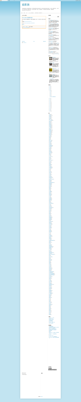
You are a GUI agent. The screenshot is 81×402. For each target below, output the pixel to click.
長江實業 (50, 302)
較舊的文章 (44, 41)
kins (51, 37)
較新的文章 (23, 41)
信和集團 (50, 143)
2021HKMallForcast (51, 52)
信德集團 (50, 227)
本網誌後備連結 (51, 320)
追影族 (26, 4)
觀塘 (49, 187)
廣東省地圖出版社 (51, 252)
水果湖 (50, 264)
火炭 (24, 27)
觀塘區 (50, 121)
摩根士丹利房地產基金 (51, 254)
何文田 (50, 226)
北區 (49, 149)
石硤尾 (50, 210)
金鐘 (49, 220)
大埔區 (50, 195)
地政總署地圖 (50, 145)
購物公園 (50, 297)
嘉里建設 (50, 194)
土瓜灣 (50, 239)
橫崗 (49, 263)
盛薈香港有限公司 (51, 284)
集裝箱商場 (50, 304)
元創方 (50, 228)
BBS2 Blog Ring (51, 321)
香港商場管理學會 (51, 326)
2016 (50, 102)
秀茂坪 (50, 286)
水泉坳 (50, 265)
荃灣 (49, 214)
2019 (50, 99)
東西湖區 (50, 260)
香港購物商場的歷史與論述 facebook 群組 (54, 327)
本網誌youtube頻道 (51, 319)
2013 (50, 105)
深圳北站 (50, 206)
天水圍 (50, 178)
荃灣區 (50, 158)
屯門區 (50, 166)
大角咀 (50, 197)
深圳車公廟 (50, 276)
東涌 (49, 257)
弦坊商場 (54, 74)
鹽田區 (50, 310)
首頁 (33, 41)
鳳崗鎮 (50, 308)
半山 (49, 233)
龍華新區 (50, 134)
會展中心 (50, 153)
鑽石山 (50, 301)
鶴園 (49, 309)
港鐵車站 (50, 278)
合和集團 (50, 235)
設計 (49, 159)
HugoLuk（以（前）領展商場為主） (53, 336)
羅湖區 (50, 213)
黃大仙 (50, 311)
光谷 (49, 175)
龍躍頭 (50, 314)
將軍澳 (50, 165)
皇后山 (50, 282)
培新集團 (50, 164)
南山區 (50, 144)
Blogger (42, 396)
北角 (49, 232)
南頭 (49, 234)
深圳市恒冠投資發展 (51, 273)
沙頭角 (50, 266)
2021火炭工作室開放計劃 (27, 17)
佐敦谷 (50, 162)
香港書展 (50, 126)
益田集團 (50, 184)
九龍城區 (50, 132)
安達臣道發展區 (51, 246)
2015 (50, 103)
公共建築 (50, 127)
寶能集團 (50, 248)
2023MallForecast (51, 35)
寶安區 (50, 150)
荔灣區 (50, 292)
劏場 (49, 163)
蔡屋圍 (50, 295)
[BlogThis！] (29, 26)
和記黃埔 (50, 176)
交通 (49, 138)
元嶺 (49, 229)
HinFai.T (52, 23)
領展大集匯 (50, 330)
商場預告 (50, 125)
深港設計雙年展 (51, 207)
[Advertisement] (34, 35)
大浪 (49, 196)
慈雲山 (50, 200)
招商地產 (50, 253)
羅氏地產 (50, 288)
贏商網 (50, 331)
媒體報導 (50, 245)
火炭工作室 (26, 27)
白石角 (50, 209)
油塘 (49, 139)
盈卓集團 (50, 283)
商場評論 (50, 115)
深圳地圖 (50, 131)
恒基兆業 (50, 151)
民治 (49, 170)
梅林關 (50, 181)
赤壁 (49, 298)
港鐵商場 (50, 183)
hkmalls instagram (51, 335)
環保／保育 (50, 140)
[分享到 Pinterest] (32, 26)
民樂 (49, 169)
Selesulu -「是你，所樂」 (52, 322)
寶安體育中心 (50, 247)
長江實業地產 (50, 221)
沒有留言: (27, 26)
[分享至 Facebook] (31, 26)
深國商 (50, 270)
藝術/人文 (29, 27)
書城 (49, 201)
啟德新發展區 (50, 177)
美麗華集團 (50, 290)
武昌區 (50, 202)
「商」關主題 (50, 120)
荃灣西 (50, 215)
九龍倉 (50, 225)
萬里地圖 (50, 124)
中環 (49, 190)
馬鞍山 (50, 222)
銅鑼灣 (50, 188)
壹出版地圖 (50, 146)
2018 (50, 100)
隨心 (49, 303)
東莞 (49, 258)
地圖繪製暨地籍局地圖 (51, 240)
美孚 (49, 289)
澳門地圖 (50, 208)
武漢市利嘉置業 (51, 203)
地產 (49, 241)
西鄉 (49, 296)
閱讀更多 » (23, 24)
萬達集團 (50, 219)
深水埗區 (50, 172)
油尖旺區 (50, 128)
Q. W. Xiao (52, 47)
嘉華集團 (50, 238)
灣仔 (49, 279)
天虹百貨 (50, 244)
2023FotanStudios (51, 28)
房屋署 (50, 118)
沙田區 (50, 147)
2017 (50, 101)
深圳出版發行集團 (51, 271)
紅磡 (49, 157)
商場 (49, 114)
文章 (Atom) (25, 42)
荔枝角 (50, 216)
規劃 (49, 137)
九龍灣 (50, 133)
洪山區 (50, 171)
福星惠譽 (50, 285)
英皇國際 (50, 291)
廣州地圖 (50, 251)
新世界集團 (50, 152)
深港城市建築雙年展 (51, 182)
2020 (50, 98)
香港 (49, 189)
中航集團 (50, 191)
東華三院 (50, 259)
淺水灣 (50, 277)
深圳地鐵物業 (50, 272)
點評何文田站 (54, 57)
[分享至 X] (30, 26)
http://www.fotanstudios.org (28, 21)
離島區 (50, 305)
